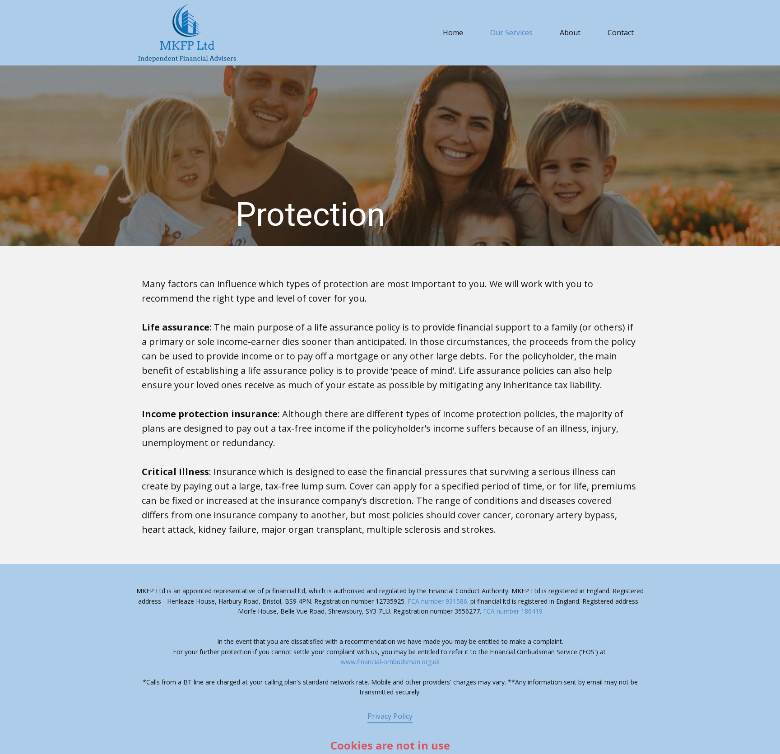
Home (453, 32)
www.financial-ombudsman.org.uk (390, 661)
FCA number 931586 (437, 601)
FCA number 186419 (513, 611)
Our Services (511, 32)
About (570, 32)
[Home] (187, 32)
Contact (621, 32)
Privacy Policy (390, 716)
